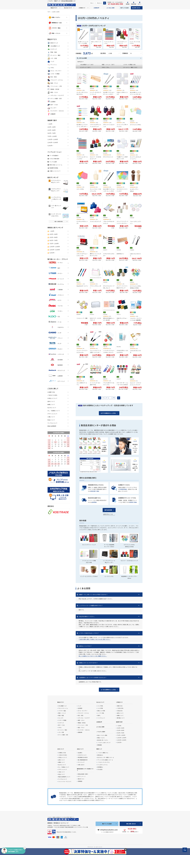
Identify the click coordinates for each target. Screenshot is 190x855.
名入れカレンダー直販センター (105, 757)
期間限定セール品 (57, 23)
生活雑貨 (52, 101)
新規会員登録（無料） (83, 774)
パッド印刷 (100, 706)
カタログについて (82, 755)
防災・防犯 (53, 77)
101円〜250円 (52, 127)
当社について (80, 749)
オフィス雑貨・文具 (56, 98)
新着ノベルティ (56, 17)
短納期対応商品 (53, 168)
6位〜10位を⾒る (59, 221)
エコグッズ (53, 49)
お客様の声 (96, 8)
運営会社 (99, 755)
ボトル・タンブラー (56, 71)
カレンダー (53, 108)
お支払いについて (52, 398)
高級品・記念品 (54, 89)
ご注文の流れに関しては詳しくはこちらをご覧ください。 (95, 639)
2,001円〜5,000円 (53, 142)
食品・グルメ (54, 83)
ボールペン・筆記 (55, 55)
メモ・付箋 (53, 58)
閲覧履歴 (99, 745)
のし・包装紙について (54, 410)
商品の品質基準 (52, 426)
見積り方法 (119, 706)
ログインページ (81, 776)
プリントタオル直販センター (104, 760)
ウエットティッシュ (63, 708)
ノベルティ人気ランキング (103, 742)
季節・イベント (56, 33)
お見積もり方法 (62, 752)
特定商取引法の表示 (83, 757)
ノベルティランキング (102, 762)
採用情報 (99, 767)
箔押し (99, 715)
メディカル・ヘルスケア (57, 95)
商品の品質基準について (64, 776)
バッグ (52, 61)
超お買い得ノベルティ (102, 740)
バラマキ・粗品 (56, 28)
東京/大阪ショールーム (55, 165)
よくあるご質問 (110, 8)
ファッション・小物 (56, 86)
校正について (51, 420)
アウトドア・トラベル (56, 80)
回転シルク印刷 (101, 710)
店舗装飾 (52, 114)
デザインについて (52, 414)
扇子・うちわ (54, 105)
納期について (51, 404)
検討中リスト (81, 779)
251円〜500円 (52, 130)
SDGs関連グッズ (55, 46)
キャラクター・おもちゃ (57, 111)
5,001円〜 (50, 145)
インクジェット (101, 718)
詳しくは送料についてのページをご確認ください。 (93, 656)
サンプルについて (52, 423)
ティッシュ (53, 64)
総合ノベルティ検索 (102, 735)
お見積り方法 (51, 392)
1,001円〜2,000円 (53, 139)
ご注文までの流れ (52, 395)
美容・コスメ (54, 92)
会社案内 (80, 752)
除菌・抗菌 (53, 52)
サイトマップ (81, 762)
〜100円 (50, 124)
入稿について (51, 417)
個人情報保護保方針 (83, 760)
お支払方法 (119, 710)
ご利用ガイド (119, 702)
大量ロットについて (55, 171)
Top (185, 850)
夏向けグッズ (54, 43)
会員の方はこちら (108, 514)
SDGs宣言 (99, 769)
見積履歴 (80, 781)
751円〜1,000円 (52, 136)
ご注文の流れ (120, 708)
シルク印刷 (100, 708)
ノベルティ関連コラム (102, 752)
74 (114, 398)
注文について (60, 749)
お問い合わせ (137, 8)
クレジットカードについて (64, 781)
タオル (52, 67)
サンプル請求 (125, 8)
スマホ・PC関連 (54, 74)
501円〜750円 (52, 133)
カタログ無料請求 (54, 159)
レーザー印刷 (100, 713)
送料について (51, 401)
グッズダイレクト (101, 764)
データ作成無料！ (54, 155)
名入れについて (52, 407)
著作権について (121, 718)
